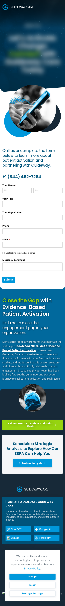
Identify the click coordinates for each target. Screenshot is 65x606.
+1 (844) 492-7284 (21, 177)
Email (10, 239)
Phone (5, 225)
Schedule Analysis (30, 463)
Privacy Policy (32, 568)
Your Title (7, 198)
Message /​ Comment (13, 259)
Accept (32, 576)
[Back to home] (18, 7)
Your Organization (12, 212)
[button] (61, 7)
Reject (32, 585)
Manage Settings (32, 593)
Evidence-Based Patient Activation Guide (30, 425)
